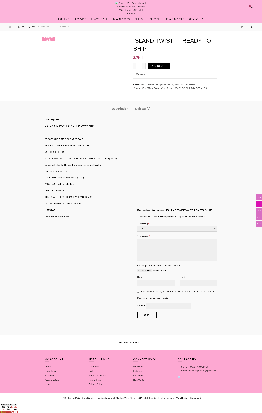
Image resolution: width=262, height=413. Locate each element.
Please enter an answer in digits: (152, 298)
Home (23, 27)
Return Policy (95, 380)
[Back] (11, 27)
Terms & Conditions (98, 375)
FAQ (91, 371)
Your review (143, 235)
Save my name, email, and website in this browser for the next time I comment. (178, 291)
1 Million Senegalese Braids (159, 85)
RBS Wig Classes (174, 19)
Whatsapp (138, 366)
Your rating (143, 223)
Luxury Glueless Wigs (72, 19)
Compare (140, 74)
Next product (251, 27)
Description (120, 108)
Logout (48, 384)
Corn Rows (166, 88)
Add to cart (159, 66)
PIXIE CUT (140, 19)
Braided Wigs (121, 19)
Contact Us (196, 19)
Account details (52, 380)
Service (155, 19)
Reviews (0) (142, 108)
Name (140, 277)
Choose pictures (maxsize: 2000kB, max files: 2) (160, 265)
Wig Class (94, 366)
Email (183, 277)
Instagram (138, 371)
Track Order (50, 371)
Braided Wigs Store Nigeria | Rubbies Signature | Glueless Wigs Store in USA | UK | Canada (112, 398)
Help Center (139, 380)
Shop (33, 27)
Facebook (138, 375)
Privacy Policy (95, 384)
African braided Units (185, 85)
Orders (48, 366)
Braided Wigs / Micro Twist (146, 88)
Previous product (243, 27)
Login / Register (234, 7)
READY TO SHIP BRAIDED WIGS (190, 88)
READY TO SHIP (99, 19)
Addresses (50, 375)
